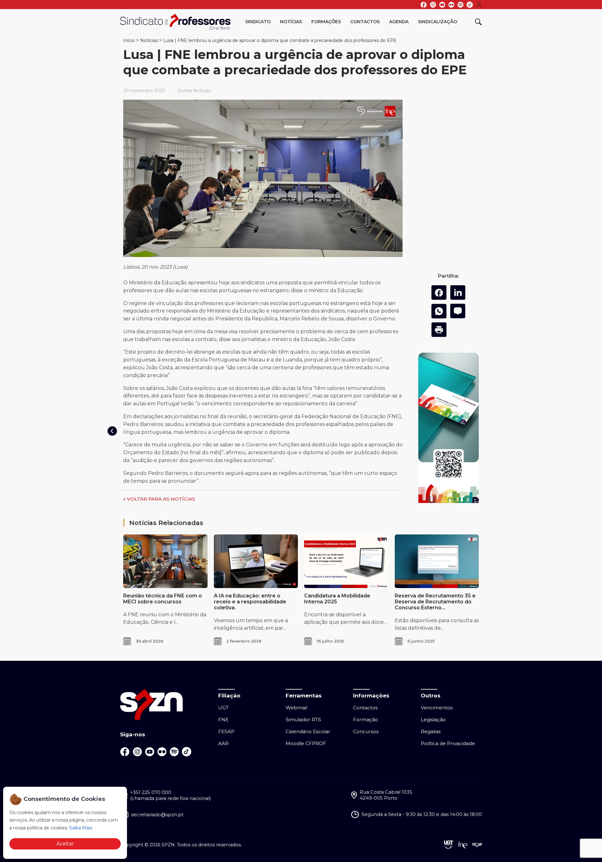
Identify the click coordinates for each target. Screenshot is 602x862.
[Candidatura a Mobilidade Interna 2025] (346, 561)
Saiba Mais (80, 828)
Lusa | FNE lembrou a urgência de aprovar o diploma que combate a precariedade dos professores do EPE (280, 40)
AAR (223, 743)
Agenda (399, 21)
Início (129, 40)
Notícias (291, 21)
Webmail (296, 708)
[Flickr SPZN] (451, 5)
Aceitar (65, 844)
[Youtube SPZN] (442, 5)
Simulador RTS (303, 720)
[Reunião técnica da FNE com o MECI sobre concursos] (165, 561)
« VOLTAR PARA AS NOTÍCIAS (159, 499)
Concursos (365, 731)
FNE (223, 720)
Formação (365, 720)
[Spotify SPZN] (460, 5)
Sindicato (258, 21)
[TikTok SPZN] (470, 5)
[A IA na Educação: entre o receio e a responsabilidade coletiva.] (256, 561)
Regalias (431, 731)
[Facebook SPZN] (423, 5)
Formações (326, 21)
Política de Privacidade (448, 743)
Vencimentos (436, 708)
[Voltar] (112, 431)
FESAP (226, 731)
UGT (223, 708)
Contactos (365, 21)
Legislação (433, 720)
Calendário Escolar (308, 731)
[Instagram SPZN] (433, 5)
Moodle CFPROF (306, 743)
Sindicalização (437, 21)
